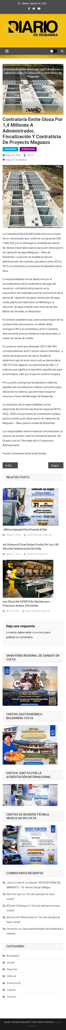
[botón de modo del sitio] (53, 51)
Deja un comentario (16, 159)
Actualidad (10, 149)
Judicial (11, 989)
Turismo (11, 996)
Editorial (11, 976)
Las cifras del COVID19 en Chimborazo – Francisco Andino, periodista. (27, 603)
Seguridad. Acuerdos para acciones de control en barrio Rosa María (57, 465)
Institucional (28, 149)
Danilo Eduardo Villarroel (39, 535)
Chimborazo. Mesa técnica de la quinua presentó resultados (13, 465)
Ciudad (11, 962)
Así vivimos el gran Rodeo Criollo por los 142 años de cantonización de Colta (30, 546)
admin (30, 155)
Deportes (12, 969)
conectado (38, 632)
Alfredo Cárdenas (17, 905)
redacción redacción (37, 554)
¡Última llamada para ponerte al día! (25, 529)
